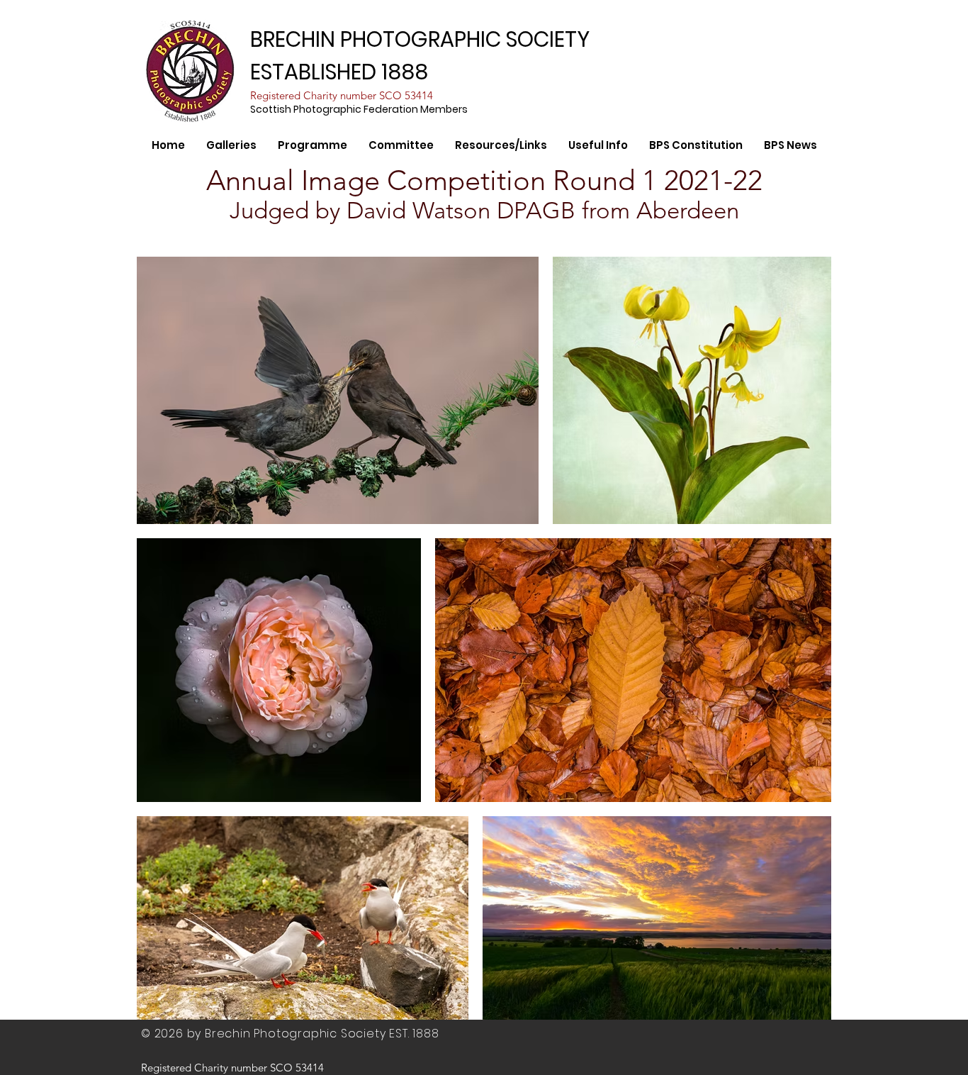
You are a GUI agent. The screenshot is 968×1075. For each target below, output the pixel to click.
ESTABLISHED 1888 (339, 72)
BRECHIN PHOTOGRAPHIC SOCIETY (420, 39)
